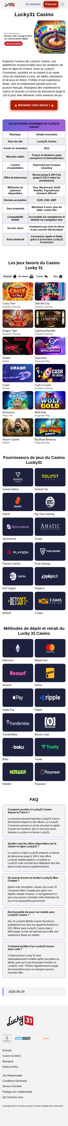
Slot (55, 276)
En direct (23, 276)
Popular (7, 276)
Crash (39, 276)
